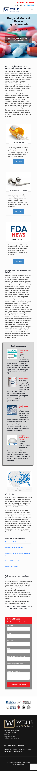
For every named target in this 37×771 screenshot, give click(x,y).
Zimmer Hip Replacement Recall (15, 542)
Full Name (10, 625)
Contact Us (7, 749)
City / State (10, 641)
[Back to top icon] (18, 760)
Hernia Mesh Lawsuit (11, 566)
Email (8, 648)
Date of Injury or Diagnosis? (15, 663)
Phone (9, 633)
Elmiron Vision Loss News (13, 561)
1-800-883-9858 (28, 5)
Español (15, 749)
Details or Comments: (13, 671)
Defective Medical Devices (13, 547)
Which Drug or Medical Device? (16, 656)
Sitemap (21, 764)
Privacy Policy (17, 751)
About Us (22, 749)
